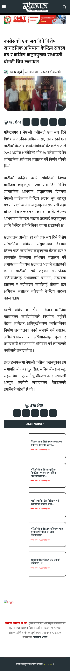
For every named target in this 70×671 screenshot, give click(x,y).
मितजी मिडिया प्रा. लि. (16, 623)
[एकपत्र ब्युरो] (6, 72)
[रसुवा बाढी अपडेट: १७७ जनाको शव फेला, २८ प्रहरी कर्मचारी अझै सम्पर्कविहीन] (16, 564)
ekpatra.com (48, 664)
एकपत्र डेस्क (34, 450)
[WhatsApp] (44, 122)
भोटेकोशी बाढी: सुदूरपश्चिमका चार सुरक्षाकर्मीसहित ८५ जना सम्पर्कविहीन (47, 532)
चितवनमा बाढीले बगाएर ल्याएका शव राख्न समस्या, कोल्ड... (46, 443)
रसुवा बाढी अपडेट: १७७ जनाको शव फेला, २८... (45, 561)
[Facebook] (26, 122)
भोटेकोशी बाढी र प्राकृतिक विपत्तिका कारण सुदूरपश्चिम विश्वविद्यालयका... (43, 473)
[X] (35, 122)
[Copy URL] (62, 122)
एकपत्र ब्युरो (16, 72)
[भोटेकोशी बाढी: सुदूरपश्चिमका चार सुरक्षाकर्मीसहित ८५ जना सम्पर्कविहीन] (16, 534)
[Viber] (53, 122)
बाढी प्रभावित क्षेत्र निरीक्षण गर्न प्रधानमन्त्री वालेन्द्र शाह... (45, 502)
